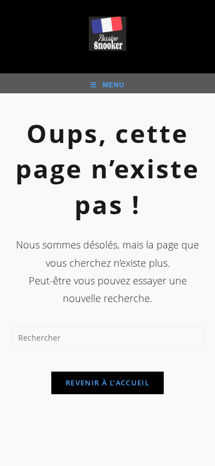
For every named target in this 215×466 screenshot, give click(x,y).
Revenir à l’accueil (107, 383)
